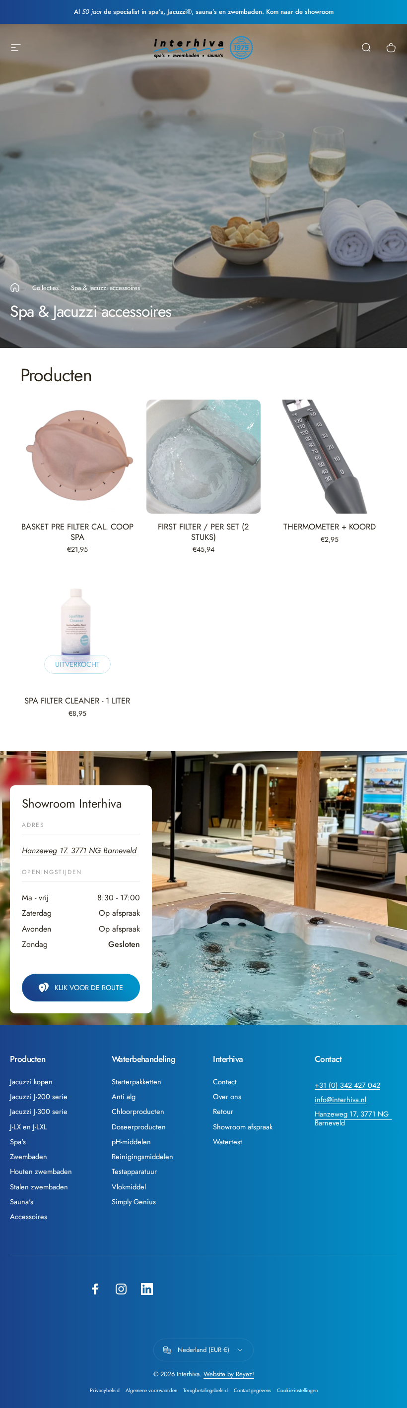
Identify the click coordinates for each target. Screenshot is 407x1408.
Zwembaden (28, 1156)
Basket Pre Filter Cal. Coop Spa (77, 532)
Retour (223, 1111)
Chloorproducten (138, 1111)
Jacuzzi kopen (31, 1081)
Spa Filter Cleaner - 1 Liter (77, 700)
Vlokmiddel (129, 1186)
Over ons (227, 1096)
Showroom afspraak (242, 1126)
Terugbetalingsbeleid (205, 1390)
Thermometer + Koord (329, 526)
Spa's (18, 1141)
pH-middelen (131, 1141)
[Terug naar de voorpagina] (15, 288)
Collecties (45, 288)
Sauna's (21, 1201)
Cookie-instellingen (297, 1390)
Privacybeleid (105, 1390)
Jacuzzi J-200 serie (39, 1096)
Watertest (227, 1141)
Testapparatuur (134, 1171)
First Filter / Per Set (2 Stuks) (203, 532)
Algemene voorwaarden (151, 1390)
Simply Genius (134, 1201)
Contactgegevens (252, 1390)
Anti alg (124, 1096)
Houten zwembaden (41, 1171)
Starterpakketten (136, 1081)
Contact (225, 1081)
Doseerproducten (139, 1126)
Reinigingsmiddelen (142, 1156)
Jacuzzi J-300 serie (39, 1111)
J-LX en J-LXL (28, 1126)
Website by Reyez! (229, 1374)
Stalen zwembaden (39, 1186)
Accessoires (28, 1216)
